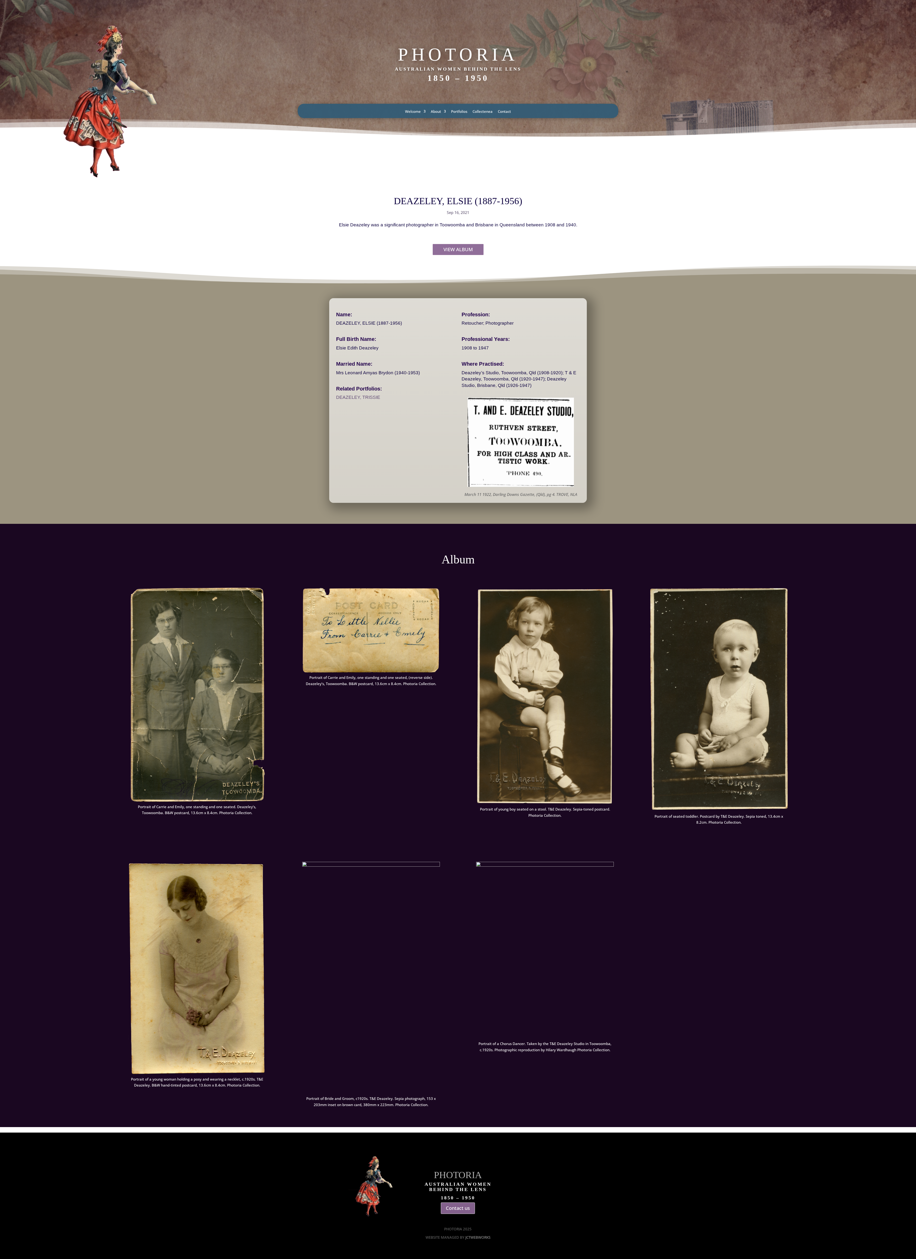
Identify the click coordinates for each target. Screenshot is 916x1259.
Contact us (458, 1208)
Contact (504, 112)
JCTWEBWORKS (477, 1237)
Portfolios (459, 112)
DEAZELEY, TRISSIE (358, 397)
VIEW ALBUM (458, 249)
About (436, 112)
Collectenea (483, 112)
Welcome (413, 112)
